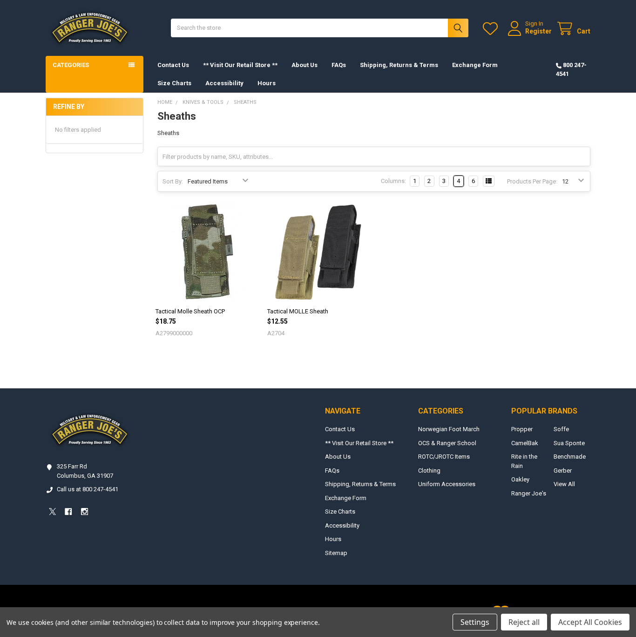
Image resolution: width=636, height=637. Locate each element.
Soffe (561, 429)
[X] (52, 511)
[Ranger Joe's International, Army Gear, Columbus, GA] (59, 537)
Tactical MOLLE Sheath (297, 311)
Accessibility (224, 83)
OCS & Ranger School (447, 443)
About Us (304, 64)
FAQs (339, 64)
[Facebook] (68, 511)
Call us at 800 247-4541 (87, 489)
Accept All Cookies (590, 622)
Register (538, 31)
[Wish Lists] (492, 28)
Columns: (393, 180)
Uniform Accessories (446, 484)
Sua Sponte (569, 443)
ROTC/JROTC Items (444, 456)
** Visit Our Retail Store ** (240, 64)
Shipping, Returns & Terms (399, 64)
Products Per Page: (532, 181)
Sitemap (336, 552)
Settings (474, 622)
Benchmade (570, 456)
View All (564, 484)
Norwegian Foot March (449, 429)
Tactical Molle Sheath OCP (190, 311)
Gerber (563, 470)
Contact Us (173, 64)
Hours (266, 83)
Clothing (429, 470)
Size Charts (174, 83)
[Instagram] (84, 511)
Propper (522, 429)
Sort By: (172, 181)
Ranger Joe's (528, 493)
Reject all (524, 622)
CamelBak (524, 443)
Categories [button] (71, 64)
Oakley (520, 479)
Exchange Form (475, 64)
